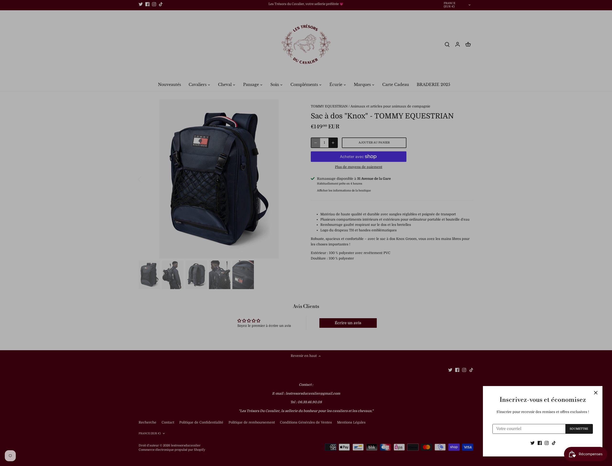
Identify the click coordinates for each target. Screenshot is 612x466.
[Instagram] (547, 442)
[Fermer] (595, 392)
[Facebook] (540, 442)
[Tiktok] (554, 442)
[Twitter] (532, 442)
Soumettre (579, 428)
